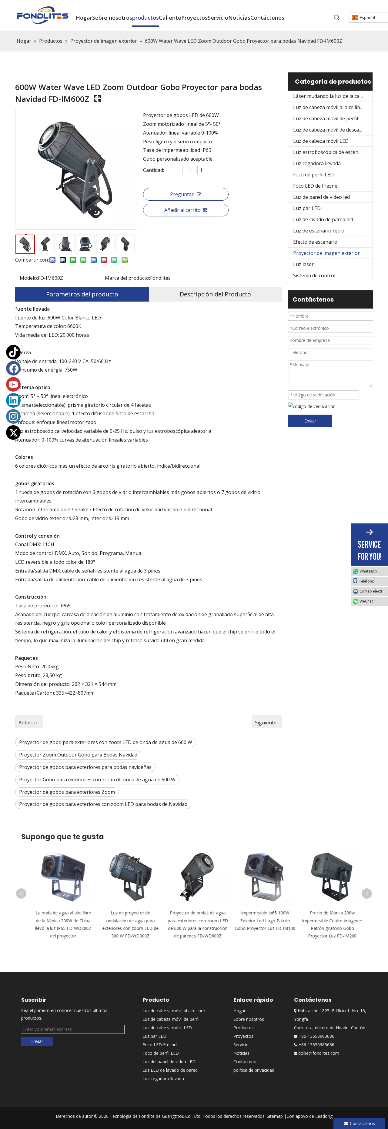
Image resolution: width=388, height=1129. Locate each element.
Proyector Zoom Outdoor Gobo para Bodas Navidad (78, 754)
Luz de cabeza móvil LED (321, 141)
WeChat (366, 601)
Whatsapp (368, 571)
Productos (243, 1027)
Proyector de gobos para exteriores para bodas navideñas (85, 767)
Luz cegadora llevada (317, 163)
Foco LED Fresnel (159, 1044)
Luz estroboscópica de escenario (330, 152)
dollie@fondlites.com (318, 1053)
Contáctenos (246, 1061)
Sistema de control (314, 275)
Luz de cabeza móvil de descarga (330, 129)
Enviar (310, 421)
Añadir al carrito (182, 210)
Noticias (241, 1053)
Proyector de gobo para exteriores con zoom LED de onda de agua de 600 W (105, 742)
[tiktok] (13, 352)
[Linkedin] (13, 400)
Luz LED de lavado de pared (170, 1070)
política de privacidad (253, 1070)
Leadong (324, 1116)
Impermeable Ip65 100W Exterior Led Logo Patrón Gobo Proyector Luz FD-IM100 (261, 920)
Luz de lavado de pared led (323, 219)
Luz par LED (307, 208)
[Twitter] (13, 432)
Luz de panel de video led (321, 197)
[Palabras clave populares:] (337, 17)
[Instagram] (13, 416)
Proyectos (243, 1036)
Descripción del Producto (215, 294)
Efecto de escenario (315, 242)
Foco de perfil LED (313, 174)
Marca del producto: (127, 278)
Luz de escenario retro (318, 230)
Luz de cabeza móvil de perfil (325, 118)
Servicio (241, 1044)
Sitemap (275, 1116)
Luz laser (303, 264)
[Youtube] (13, 384)
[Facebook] (13, 368)
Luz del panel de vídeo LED (169, 1061)
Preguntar (182, 194)
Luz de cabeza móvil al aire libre (329, 107)
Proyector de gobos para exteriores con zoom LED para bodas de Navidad (103, 804)
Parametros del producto (82, 294)
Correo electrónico (374, 591)
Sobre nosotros (248, 1019)
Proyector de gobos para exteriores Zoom (67, 792)
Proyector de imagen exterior (326, 253)
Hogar (239, 1011)
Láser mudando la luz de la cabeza (331, 96)
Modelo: (29, 278)
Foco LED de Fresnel (316, 185)
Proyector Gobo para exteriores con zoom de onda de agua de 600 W (97, 779)
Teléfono (366, 581)
